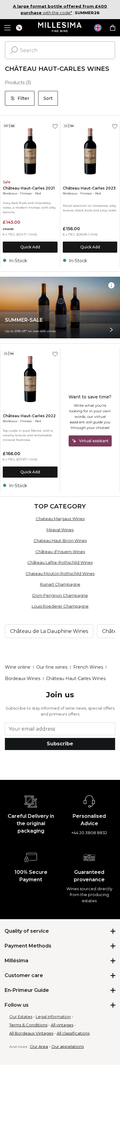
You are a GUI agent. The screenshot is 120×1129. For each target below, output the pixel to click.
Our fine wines (51, 667)
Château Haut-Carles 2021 (29, 188)
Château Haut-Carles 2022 (29, 416)
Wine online (17, 667)
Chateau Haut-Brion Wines (60, 540)
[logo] (60, 27)
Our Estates (20, 1016)
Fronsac (26, 193)
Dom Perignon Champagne (60, 595)
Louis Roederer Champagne (60, 606)
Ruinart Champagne (60, 584)
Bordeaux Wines (22, 678)
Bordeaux (10, 193)
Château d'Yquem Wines (60, 551)
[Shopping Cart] (112, 27)
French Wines (88, 667)
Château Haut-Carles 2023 (89, 188)
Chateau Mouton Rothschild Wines (60, 573)
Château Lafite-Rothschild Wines (60, 562)
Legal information (53, 1016)
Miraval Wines (60, 529)
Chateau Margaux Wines (60, 518)
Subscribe (60, 744)
